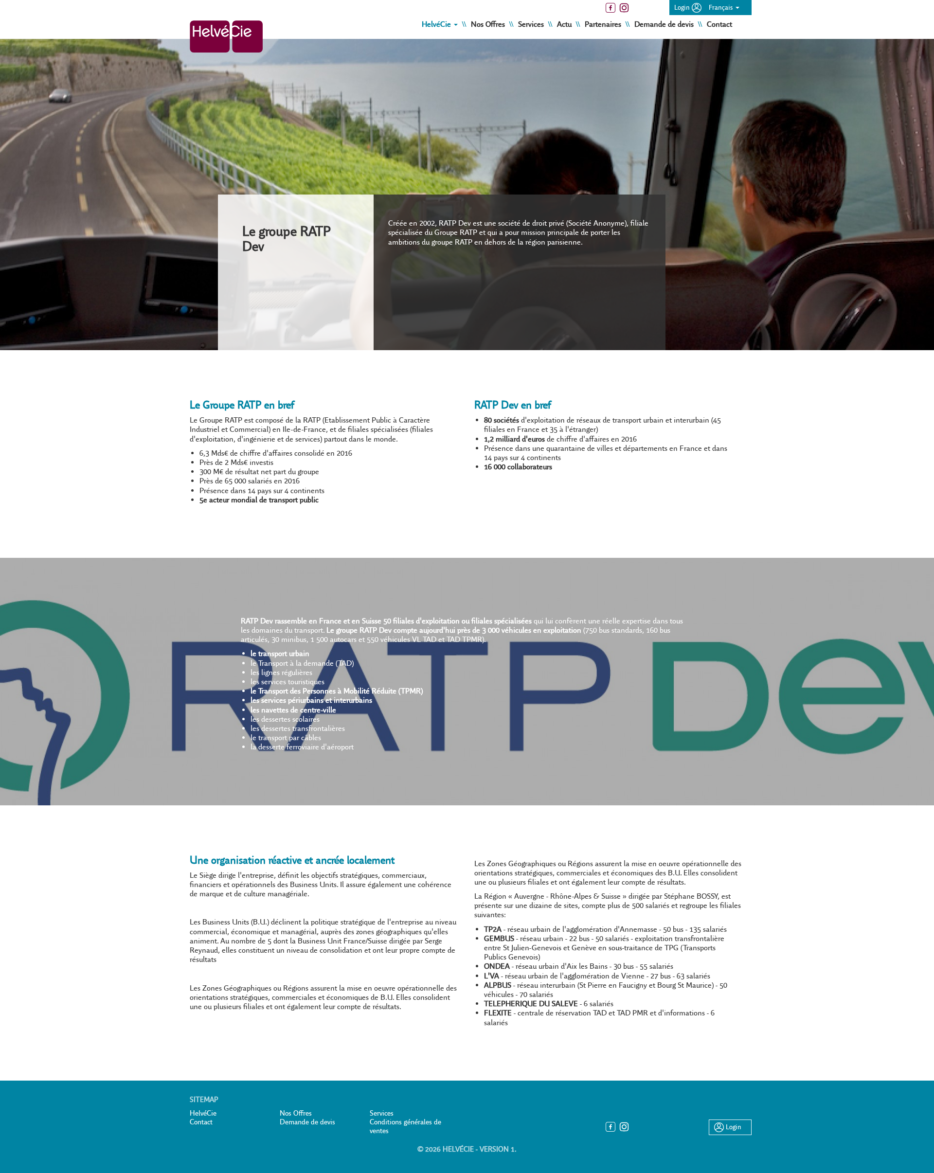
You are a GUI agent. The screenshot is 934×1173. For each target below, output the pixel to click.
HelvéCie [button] (437, 24)
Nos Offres (489, 24)
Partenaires (604, 24)
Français (722, 7)
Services (532, 24)
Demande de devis (665, 24)
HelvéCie (203, 1113)
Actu (565, 24)
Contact (719, 24)
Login (683, 7)
